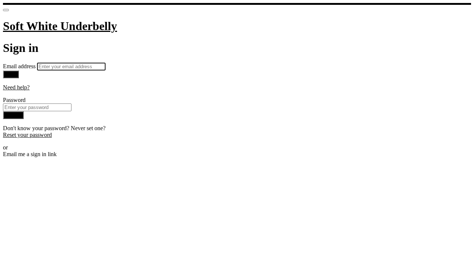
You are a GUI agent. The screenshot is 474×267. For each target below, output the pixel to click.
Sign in (13, 115)
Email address (20, 66)
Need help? (16, 87)
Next (11, 74)
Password (14, 100)
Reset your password (27, 135)
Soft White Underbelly (60, 26)
